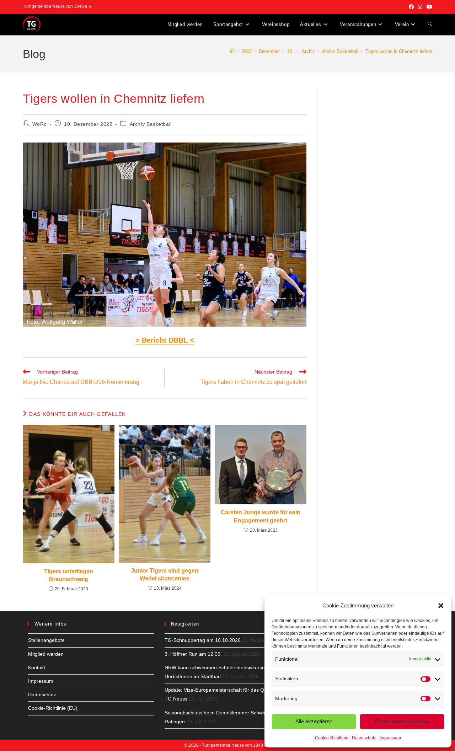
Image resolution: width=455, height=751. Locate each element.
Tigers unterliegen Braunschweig (68, 575)
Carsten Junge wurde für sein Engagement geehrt (260, 516)
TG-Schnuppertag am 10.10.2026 (203, 640)
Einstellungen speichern (402, 721)
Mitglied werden (46, 654)
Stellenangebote (46, 640)
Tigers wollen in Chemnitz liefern (398, 51)
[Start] (232, 51)
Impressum (390, 737)
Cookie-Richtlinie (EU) (52, 708)
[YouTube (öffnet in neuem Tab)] (428, 6)
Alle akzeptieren (313, 721)
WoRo (39, 124)
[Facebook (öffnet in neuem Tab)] (411, 6)
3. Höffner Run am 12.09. (193, 654)
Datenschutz (364, 737)
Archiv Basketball (151, 124)
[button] (440, 605)
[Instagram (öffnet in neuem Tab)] (420, 6)
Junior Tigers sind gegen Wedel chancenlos (164, 574)
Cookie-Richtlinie (331, 737)
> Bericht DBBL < (164, 340)
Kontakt (36, 667)
